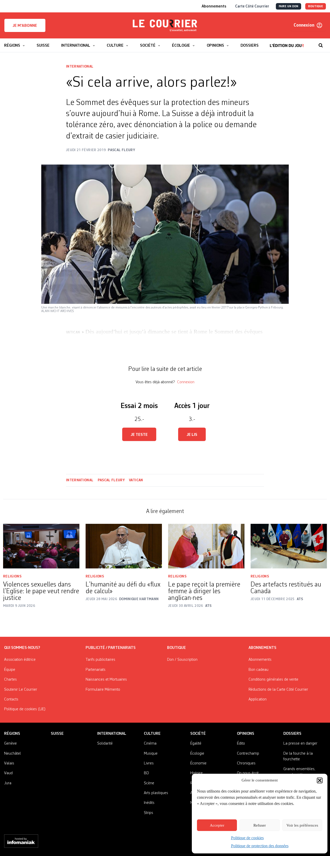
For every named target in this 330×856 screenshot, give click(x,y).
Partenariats (95, 670)
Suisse (57, 734)
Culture (152, 734)
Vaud (8, 773)
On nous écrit (248, 773)
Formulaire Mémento (103, 690)
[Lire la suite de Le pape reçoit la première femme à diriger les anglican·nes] (206, 546)
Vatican (136, 480)
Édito (241, 743)
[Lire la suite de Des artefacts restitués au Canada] (289, 546)
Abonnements (260, 660)
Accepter (217, 825)
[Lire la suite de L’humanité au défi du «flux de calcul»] (124, 546)
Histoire (196, 773)
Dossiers (292, 734)
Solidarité (105, 743)
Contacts (11, 699)
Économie (198, 763)
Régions (12, 734)
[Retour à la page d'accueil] (165, 25)
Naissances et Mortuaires (106, 680)
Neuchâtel (12, 754)
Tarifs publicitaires (100, 660)
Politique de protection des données (259, 846)
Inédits (149, 803)
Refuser (259, 825)
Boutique (176, 648)
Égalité (195, 743)
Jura (7, 783)
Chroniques (246, 763)
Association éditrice (20, 660)
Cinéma (150, 743)
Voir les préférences (302, 825)
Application (258, 699)
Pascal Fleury (111, 480)
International (80, 66)
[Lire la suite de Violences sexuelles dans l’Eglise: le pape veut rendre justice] (41, 546)
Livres (149, 763)
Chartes (10, 680)
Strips (148, 813)
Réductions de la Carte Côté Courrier (278, 690)
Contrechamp (248, 754)
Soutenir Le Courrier (20, 690)
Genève (10, 743)
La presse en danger (300, 743)
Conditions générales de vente (273, 680)
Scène (149, 783)
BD (146, 773)
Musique (151, 754)
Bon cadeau (258, 670)
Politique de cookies (247, 838)
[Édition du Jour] (287, 42)
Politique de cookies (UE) (25, 709)
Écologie (197, 754)
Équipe (9, 670)
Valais (9, 763)
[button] (319, 780)
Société (198, 734)
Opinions (245, 734)
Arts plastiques (156, 793)
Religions (12, 576)
